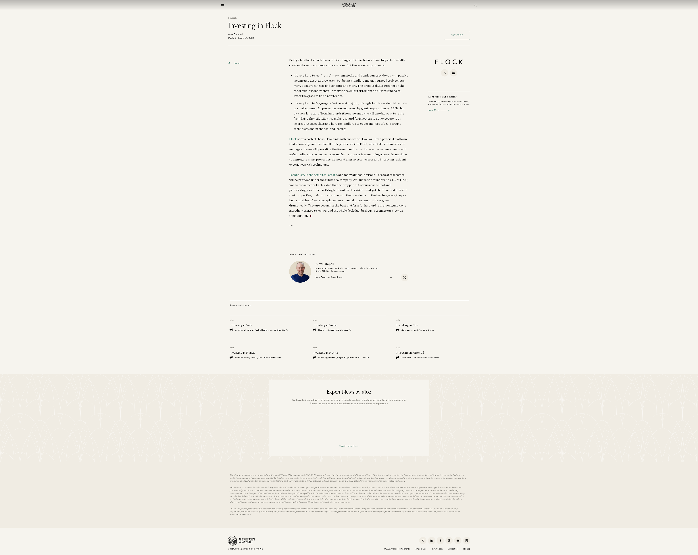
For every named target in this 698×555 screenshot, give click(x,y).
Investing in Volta (325, 325)
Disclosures (453, 549)
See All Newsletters (349, 446)
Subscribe (457, 35)
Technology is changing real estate (313, 175)
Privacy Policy (437, 549)
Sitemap (466, 549)
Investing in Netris (325, 352)
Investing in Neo (407, 325)
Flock (293, 139)
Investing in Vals (241, 325)
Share (236, 63)
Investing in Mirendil (410, 352)
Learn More (433, 110)
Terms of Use (420, 549)
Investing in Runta (242, 352)
